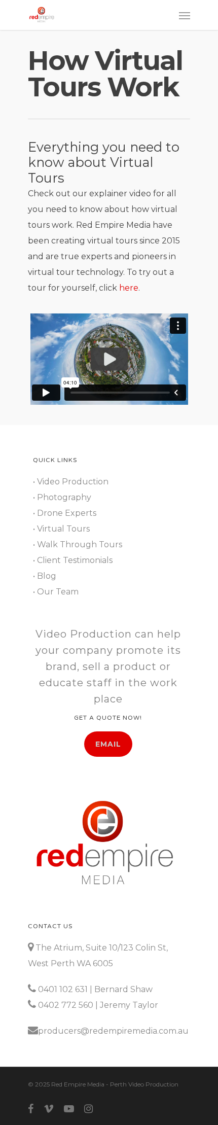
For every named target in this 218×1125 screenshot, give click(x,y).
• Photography (62, 497)
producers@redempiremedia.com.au (113, 1031)
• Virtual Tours (61, 529)
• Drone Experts (64, 513)
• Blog (44, 576)
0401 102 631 (63, 989)
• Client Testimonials (73, 560)
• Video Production (70, 481)
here (128, 288)
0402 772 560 (65, 1005)
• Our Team (56, 591)
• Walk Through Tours (77, 544)
